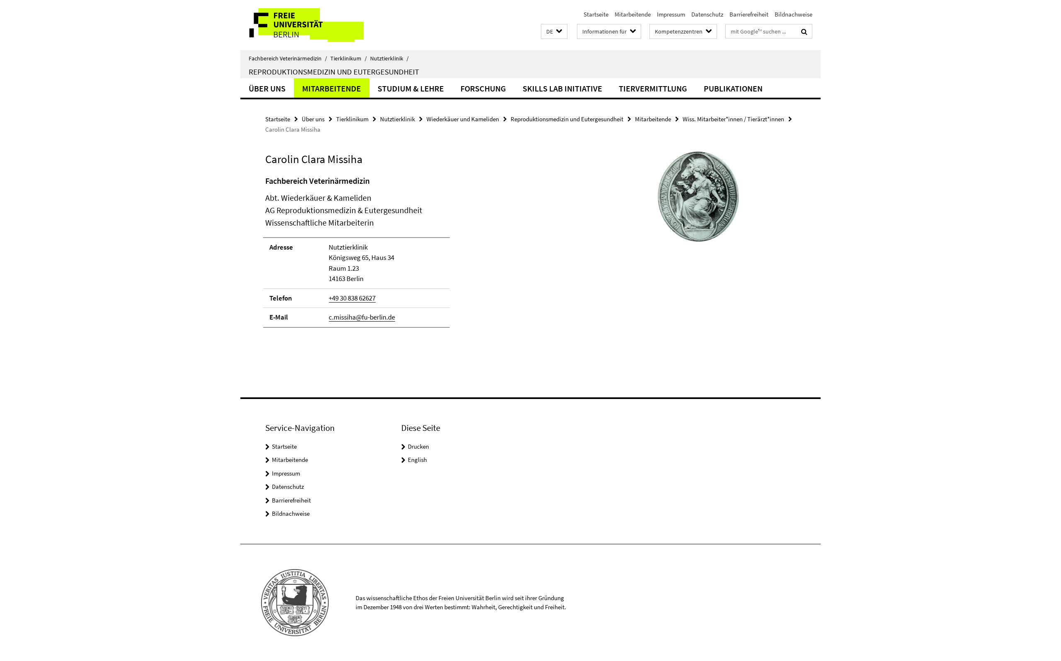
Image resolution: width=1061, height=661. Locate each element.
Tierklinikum (348, 58)
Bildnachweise (793, 14)
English (417, 460)
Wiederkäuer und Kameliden (462, 119)
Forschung (483, 88)
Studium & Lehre (411, 88)
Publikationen (733, 88)
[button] (554, 31)
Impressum (671, 14)
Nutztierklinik (389, 58)
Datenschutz (707, 14)
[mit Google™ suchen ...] (804, 31)
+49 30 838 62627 (352, 298)
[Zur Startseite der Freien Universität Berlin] (309, 25)
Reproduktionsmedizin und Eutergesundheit (334, 72)
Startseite (596, 14)
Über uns (267, 88)
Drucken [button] (418, 446)
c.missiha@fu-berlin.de (362, 317)
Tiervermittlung (653, 88)
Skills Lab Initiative (562, 88)
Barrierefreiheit (748, 14)
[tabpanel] (417, 255)
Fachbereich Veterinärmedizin (288, 58)
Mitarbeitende (633, 14)
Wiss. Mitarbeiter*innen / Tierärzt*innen (733, 119)
